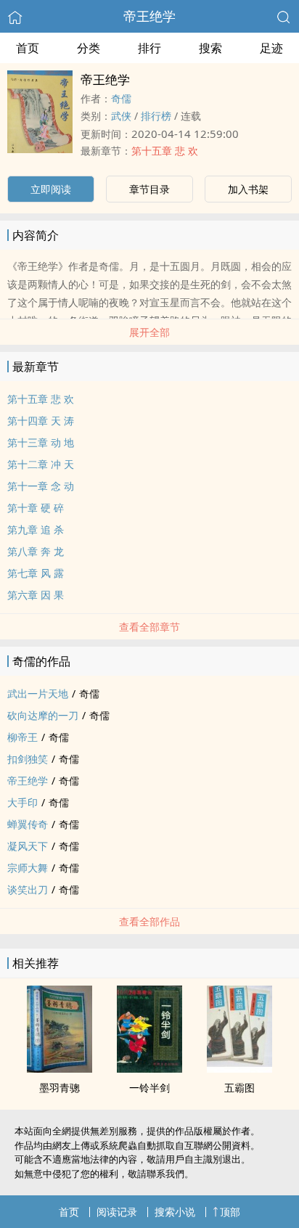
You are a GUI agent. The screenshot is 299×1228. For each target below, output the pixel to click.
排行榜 (156, 116)
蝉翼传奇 (27, 824)
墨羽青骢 (59, 1087)
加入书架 (248, 189)
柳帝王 (22, 737)
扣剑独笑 (27, 759)
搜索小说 (175, 1212)
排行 (149, 48)
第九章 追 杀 (35, 529)
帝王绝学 (149, 16)
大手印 (22, 802)
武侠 (121, 116)
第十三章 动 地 (40, 442)
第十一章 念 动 (40, 486)
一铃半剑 (149, 1087)
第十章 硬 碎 (35, 508)
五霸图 (239, 1087)
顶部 (230, 1212)
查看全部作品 (149, 921)
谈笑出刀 (27, 889)
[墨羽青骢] (59, 1068)
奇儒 (121, 98)
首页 (27, 48)
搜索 (210, 48)
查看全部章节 (149, 627)
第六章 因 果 (35, 595)
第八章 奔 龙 (35, 551)
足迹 (271, 48)
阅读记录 (117, 1212)
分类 (88, 48)
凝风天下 (27, 846)
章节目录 (149, 189)
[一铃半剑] (149, 1068)
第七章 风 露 (35, 573)
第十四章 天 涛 (40, 420)
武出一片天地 (37, 693)
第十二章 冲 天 (40, 464)
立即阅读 (50, 189)
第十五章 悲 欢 (164, 150)
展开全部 (149, 332)
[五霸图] (239, 1068)
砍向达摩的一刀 (42, 715)
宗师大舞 (27, 868)
